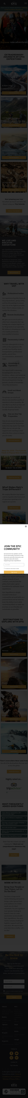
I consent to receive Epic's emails (12, 568)
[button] (25, 526)
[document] (14, 549)
